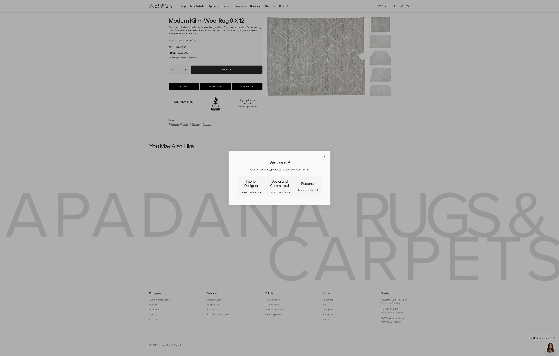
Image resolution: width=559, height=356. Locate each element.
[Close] (324, 156)
